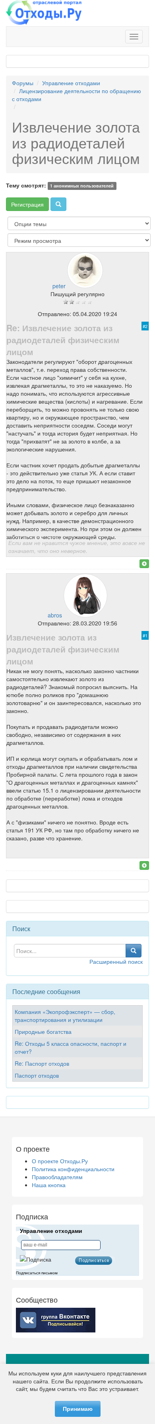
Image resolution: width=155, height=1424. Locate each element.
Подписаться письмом (37, 1273)
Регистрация (27, 204)
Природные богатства (43, 1031)
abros (55, 615)
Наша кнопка (49, 1185)
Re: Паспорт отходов (42, 1063)
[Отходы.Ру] (43, 13)
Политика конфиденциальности (73, 1169)
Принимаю (78, 1409)
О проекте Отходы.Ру (60, 1161)
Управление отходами (71, 83)
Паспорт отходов (37, 1075)
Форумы (22, 83)
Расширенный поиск (116, 961)
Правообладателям (57, 1177)
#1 (145, 635)
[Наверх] (144, 563)
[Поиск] (58, 204)
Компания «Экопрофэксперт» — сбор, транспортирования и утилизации (65, 1016)
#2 (145, 326)
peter (59, 286)
